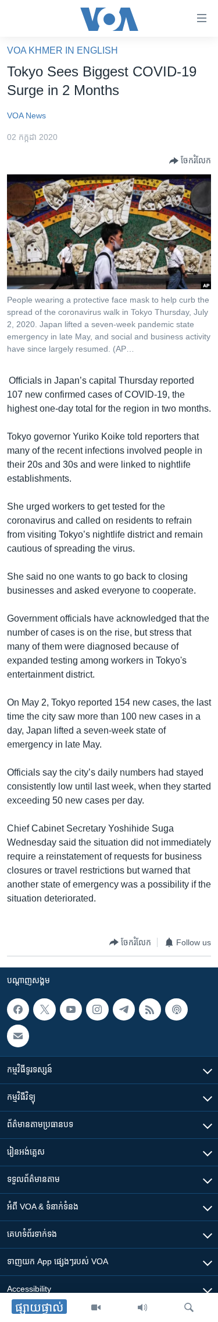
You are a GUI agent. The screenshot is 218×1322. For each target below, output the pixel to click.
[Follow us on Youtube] (71, 1009)
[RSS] (150, 1009)
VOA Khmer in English (62, 50)
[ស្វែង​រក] (188, 1307)
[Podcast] (176, 1009)
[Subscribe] (18, 1036)
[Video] (95, 1307)
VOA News (26, 115)
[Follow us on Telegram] (124, 1009)
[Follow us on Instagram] (97, 1009)
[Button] (190, 161)
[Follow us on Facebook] (18, 1009)
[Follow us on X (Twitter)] (44, 1009)
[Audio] (142, 1307)
